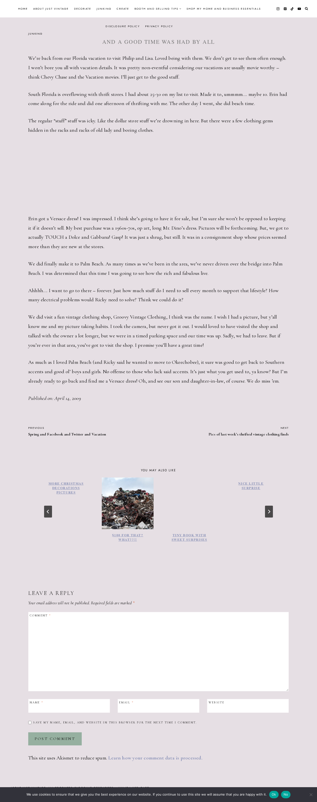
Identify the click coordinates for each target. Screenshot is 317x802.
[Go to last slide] (48, 512)
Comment (40, 615)
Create (123, 9)
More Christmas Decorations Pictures (66, 488)
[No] (310, 794)
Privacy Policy (159, 26)
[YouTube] (299, 8)
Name (36, 702)
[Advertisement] (158, 177)
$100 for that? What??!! (127, 537)
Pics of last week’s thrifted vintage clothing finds (249, 431)
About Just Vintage (51, 9)
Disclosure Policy (123, 26)
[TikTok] (292, 8)
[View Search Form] (306, 8)
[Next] (269, 512)
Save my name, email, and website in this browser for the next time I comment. (115, 722)
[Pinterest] (285, 8)
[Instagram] (278, 8)
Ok (274, 794)
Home (23, 9)
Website (216, 702)
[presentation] (128, 503)
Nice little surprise (251, 485)
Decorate (82, 9)
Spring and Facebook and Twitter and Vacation (67, 431)
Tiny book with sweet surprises (189, 537)
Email (126, 702)
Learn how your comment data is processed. (155, 758)
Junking (104, 9)
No (286, 794)
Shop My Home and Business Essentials (223, 9)
